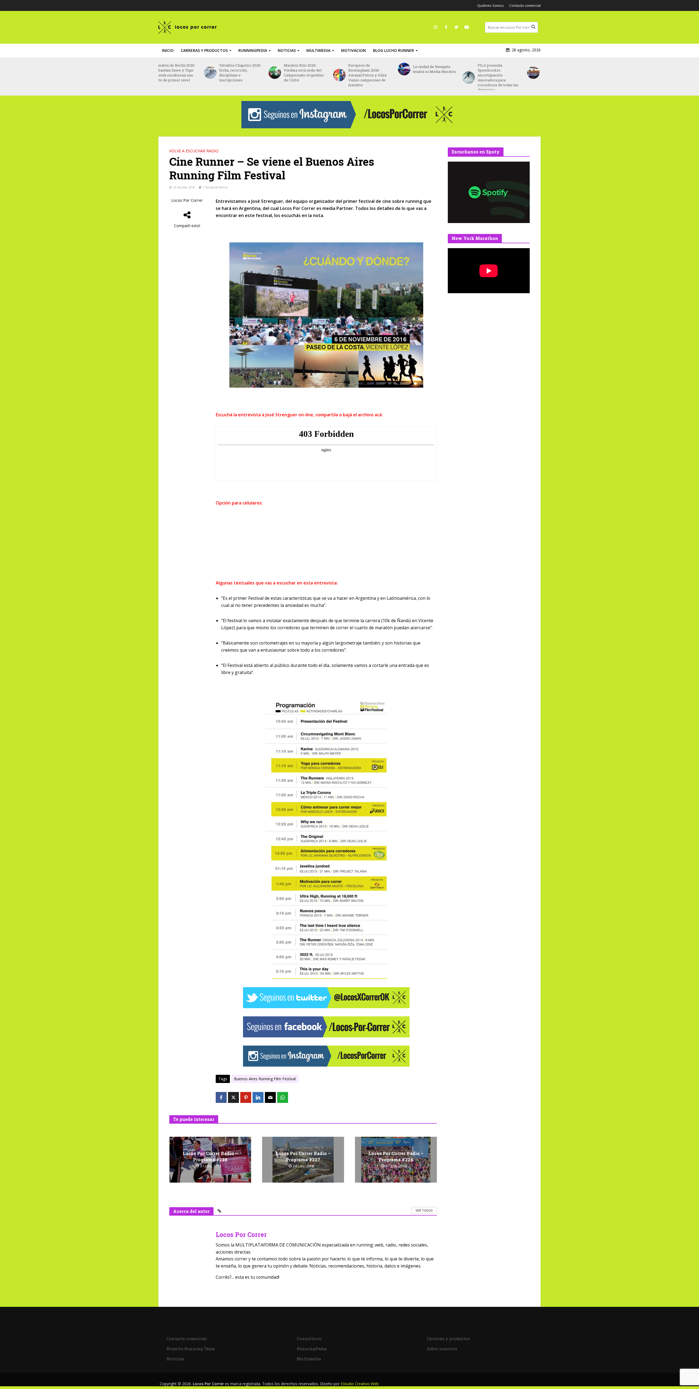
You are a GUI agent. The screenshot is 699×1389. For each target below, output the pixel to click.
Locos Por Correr (187, 200)
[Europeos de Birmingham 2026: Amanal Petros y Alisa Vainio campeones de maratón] (294, 75)
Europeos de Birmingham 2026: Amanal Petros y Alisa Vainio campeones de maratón (322, 75)
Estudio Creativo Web (360, 1383)
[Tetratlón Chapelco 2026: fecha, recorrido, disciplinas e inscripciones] (164, 72)
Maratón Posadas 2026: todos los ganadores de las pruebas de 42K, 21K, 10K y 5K (517, 72)
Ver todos (424, 1210)
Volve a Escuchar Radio (193, 150)
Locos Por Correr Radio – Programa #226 (395, 1156)
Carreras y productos (204, 50)
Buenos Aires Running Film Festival (265, 1078)
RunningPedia (252, 50)
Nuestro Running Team (191, 1348)
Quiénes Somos (490, 5)
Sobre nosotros (442, 1348)
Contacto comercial (525, 5)
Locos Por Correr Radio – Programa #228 (210, 1156)
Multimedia (318, 50)
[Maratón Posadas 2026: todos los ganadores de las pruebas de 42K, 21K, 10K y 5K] (487, 72)
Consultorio (309, 1338)
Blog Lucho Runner (393, 50)
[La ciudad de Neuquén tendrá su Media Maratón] (358, 69)
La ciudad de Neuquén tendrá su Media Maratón (388, 69)
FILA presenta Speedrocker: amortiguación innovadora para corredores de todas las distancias (452, 77)
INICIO (168, 50)
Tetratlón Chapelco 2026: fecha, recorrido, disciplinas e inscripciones (194, 72)
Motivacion (353, 50)
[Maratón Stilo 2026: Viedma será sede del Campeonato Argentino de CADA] (229, 72)
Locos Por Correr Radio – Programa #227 (303, 1156)
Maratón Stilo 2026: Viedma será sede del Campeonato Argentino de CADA (258, 72)
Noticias (287, 50)
